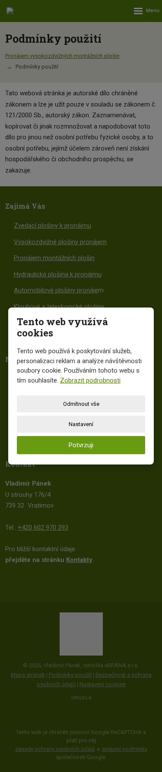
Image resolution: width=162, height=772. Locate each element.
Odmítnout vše (81, 404)
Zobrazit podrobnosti (90, 380)
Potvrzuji (81, 445)
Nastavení (81, 424)
